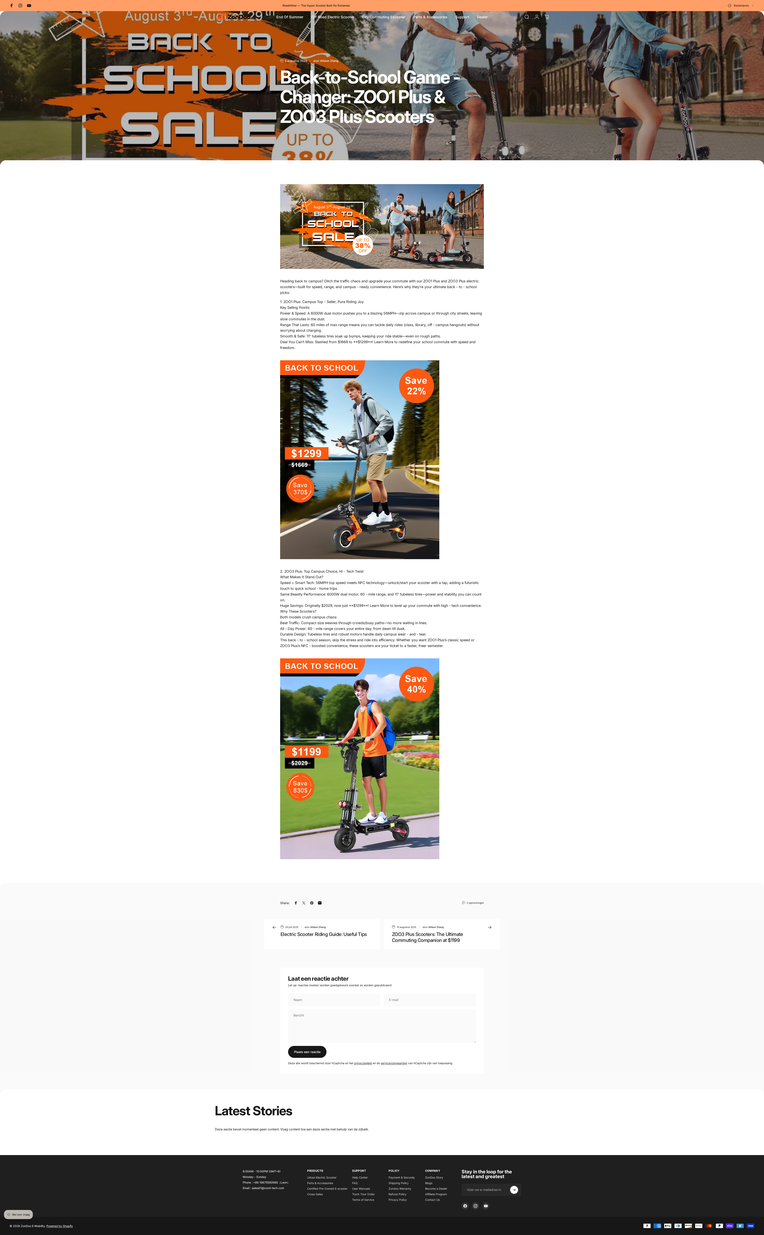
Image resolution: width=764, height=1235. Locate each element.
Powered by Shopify (59, 1226)
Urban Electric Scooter (321, 1177)
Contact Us (432, 1199)
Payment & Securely (402, 1177)
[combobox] (741, 5)
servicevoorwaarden (394, 1063)
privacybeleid (363, 1063)
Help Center (360, 1177)
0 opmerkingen (475, 902)
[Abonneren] (514, 1190)
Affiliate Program (436, 1194)
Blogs (428, 1183)
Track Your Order (363, 1194)
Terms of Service (363, 1199)
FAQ (355, 1183)
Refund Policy (397, 1194)
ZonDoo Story (434, 1177)
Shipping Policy (399, 1183)
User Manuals (361, 1188)
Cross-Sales (315, 1194)
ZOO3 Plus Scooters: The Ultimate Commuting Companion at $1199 (427, 937)
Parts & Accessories (320, 1183)
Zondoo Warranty (400, 1188)
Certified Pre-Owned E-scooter (327, 1188)
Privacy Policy (398, 1199)
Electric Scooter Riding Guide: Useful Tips (324, 934)
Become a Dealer (436, 1188)
